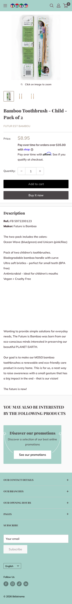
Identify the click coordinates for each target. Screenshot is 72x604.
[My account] (58, 6)
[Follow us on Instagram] (12, 583)
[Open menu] (5, 5)
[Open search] (52, 6)
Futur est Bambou (16, 126)
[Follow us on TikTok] (19, 583)
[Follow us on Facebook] (5, 583)
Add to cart (36, 184)
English (9, 566)
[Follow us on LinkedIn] (25, 583)
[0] (65, 6)
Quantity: (9, 171)
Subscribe (15, 549)
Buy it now (36, 195)
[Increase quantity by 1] (40, 171)
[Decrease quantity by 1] (21, 171)
